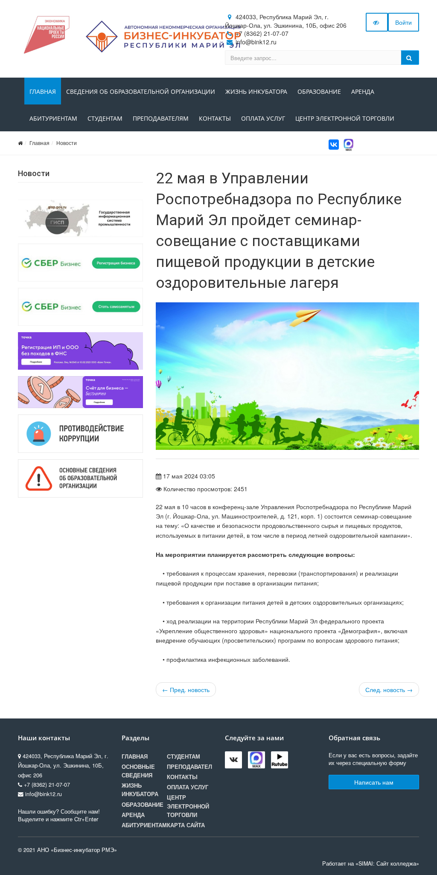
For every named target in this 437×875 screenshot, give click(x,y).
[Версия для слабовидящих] (377, 22)
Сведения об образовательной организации (140, 91)
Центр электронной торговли (344, 118)
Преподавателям (161, 118)
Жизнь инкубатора (256, 91)
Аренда (362, 91)
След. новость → (389, 689)
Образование (319, 91)
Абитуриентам (53, 118)
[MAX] (348, 143)
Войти (403, 22)
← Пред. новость (186, 689)
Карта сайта (186, 825)
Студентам (104, 118)
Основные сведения (138, 771)
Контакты (215, 118)
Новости (66, 142)
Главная (42, 91)
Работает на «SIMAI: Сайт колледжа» (370, 863)
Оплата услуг (263, 118)
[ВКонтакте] (334, 144)
